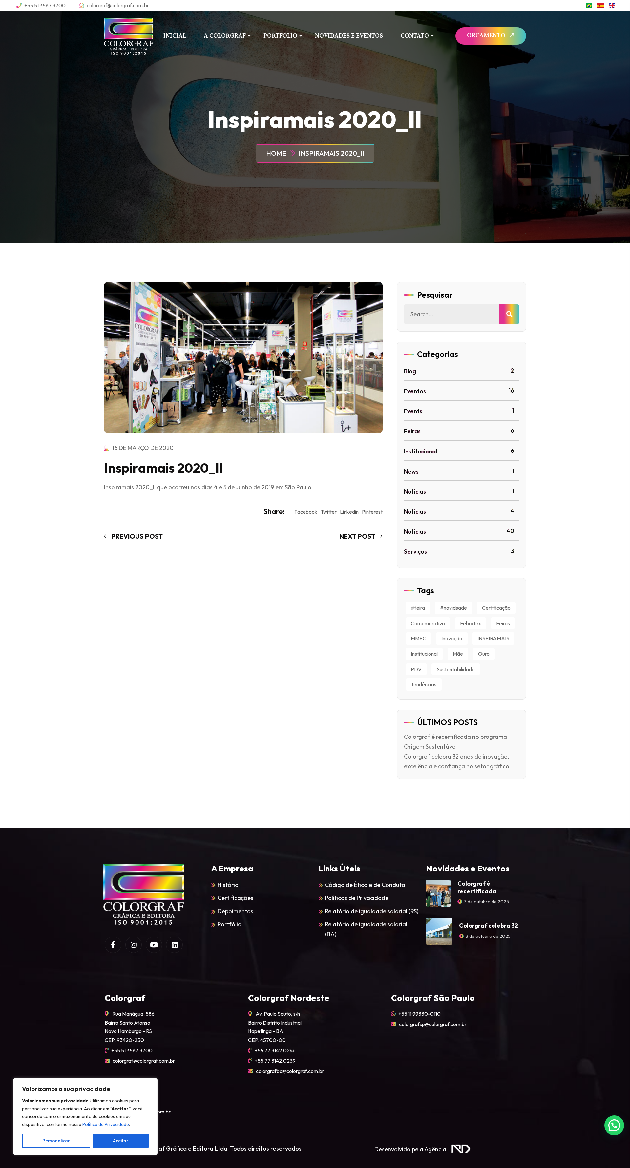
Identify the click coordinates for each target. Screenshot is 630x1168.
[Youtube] (154, 945)
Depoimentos (235, 911)
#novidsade (453, 608)
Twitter (329, 511)
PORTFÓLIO (280, 36)
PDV (416, 669)
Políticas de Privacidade (356, 898)
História (228, 885)
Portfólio (230, 924)
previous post (136, 536)
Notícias (459, 491)
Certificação (496, 608)
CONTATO (415, 36)
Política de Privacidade (105, 1124)
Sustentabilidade (456, 669)
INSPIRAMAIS (493, 638)
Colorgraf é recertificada (476, 887)
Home (277, 153)
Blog (459, 371)
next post (358, 536)
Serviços (459, 551)
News (459, 471)
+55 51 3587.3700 (132, 1050)
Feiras (459, 431)
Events (459, 411)
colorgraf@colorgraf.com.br (144, 1060)
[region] (85, 1116)
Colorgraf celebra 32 (488, 925)
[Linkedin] (174, 945)
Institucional (459, 451)
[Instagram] (133, 945)
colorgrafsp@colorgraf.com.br (433, 1024)
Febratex (470, 623)
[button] (614, 1125)
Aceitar (120, 1141)
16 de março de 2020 (142, 448)
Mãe (458, 653)
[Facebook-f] (113, 945)
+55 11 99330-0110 (419, 1013)
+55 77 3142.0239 (275, 1060)
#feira (418, 608)
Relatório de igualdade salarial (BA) (366, 929)
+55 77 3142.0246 (275, 1050)
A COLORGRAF (225, 36)
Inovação (451, 638)
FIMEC (418, 638)
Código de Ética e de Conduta (365, 885)
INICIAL (174, 36)
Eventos (459, 391)
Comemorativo (428, 623)
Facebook (305, 511)
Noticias (459, 511)
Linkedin (349, 511)
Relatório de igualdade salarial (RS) (371, 911)
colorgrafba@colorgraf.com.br (290, 1071)
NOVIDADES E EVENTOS (349, 36)
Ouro (484, 653)
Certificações (235, 898)
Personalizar (56, 1141)
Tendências (423, 684)
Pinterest (372, 511)
